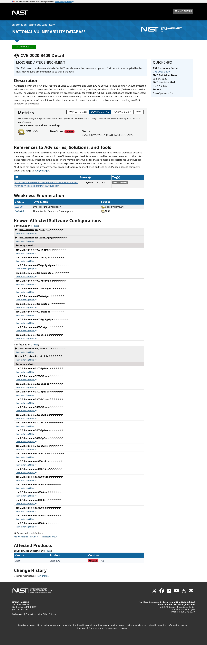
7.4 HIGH (69, 131)
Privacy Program (52, 625)
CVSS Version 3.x (100, 112)
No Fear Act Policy (108, 625)
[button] (183, 11)
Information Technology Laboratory (33, 24)
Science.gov (111, 628)
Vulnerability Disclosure (86, 625)
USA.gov (123, 628)
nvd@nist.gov (41, 170)
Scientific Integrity (157, 625)
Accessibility (36, 625)
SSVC (138, 112)
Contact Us (31, 614)
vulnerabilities (24, 46)
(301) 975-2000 (20, 609)
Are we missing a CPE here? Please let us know (35, 536)
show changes (43, 576)
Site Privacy (22, 625)
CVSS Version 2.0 (122, 112)
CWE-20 (19, 206)
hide (36, 226)
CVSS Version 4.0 (78, 112)
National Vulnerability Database (49, 31)
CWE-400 (19, 211)
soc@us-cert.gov (187, 609)
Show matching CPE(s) (25, 233)
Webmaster (17, 614)
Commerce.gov (96, 628)
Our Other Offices (47, 614)
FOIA (121, 625)
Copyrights (67, 625)
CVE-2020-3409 (161, 71)
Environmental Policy (136, 625)
